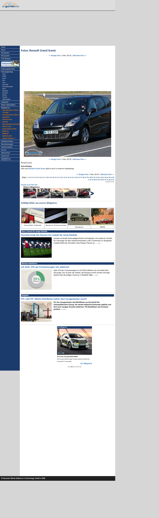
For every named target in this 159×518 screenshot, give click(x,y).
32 (109, 180)
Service (3, 150)
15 (72, 177)
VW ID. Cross (6, 126)
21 (94, 177)
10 (53, 177)
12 (61, 177)
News (3, 50)
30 (102, 180)
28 (94, 180)
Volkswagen (6, 99)
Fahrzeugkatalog (7, 72)
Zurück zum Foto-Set (29, 185)
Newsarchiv (5, 56)
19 (87, 177)
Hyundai (5, 84)
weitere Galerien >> (8, 138)
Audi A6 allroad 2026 (9, 129)
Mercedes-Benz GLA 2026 (11, 124)
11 (57, 177)
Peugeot (5, 91)
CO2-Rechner (6, 59)
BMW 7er (5, 131)
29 (98, 180)
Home (3, 47)
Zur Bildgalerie (86, 364)
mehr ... (99, 243)
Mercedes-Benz (7, 87)
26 (113, 177)
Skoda (4, 95)
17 (80, 177)
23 (102, 177)
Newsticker (5, 53)
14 (68, 177)
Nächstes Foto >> (79, 56)
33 (113, 180)
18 (83, 177)
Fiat (3, 80)
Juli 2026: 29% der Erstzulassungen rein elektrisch (45, 267)
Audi (3, 74)
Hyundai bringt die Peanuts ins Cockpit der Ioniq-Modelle (49, 235)
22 (98, 177)
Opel (3, 89)
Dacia (4, 78)
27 (91, 180)
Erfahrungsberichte (8, 69)
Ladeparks (4, 102)
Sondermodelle (6, 147)
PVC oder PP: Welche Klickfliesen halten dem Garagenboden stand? (54, 299)
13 (65, 177)
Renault (5, 93)
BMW (4, 76)
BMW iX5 (5, 133)
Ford (3, 82)
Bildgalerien (5, 108)
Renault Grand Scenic (37, 169)
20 (91, 177)
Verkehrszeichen (7, 141)
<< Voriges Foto (55, 56)
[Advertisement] (57, 28)
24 (106, 177)
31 (106, 180)
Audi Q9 (5, 122)
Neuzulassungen (7, 144)
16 (76, 177)
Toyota (4, 97)
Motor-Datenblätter (8, 105)
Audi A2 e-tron (7, 119)
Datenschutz (5, 153)
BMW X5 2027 (7, 136)
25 (109, 177)
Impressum (5, 156)
